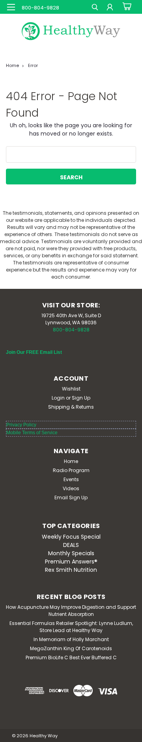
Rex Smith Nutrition (71, 570)
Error (33, 65)
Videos (71, 488)
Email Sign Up (71, 497)
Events (71, 479)
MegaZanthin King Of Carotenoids (71, 648)
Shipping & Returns (71, 407)
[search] (94, 8)
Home (12, 65)
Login (58, 397)
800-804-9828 (71, 329)
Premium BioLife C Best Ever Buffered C (71, 657)
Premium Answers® (71, 561)
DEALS (71, 545)
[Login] (109, 8)
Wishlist (71, 388)
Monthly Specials (71, 553)
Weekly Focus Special (71, 537)
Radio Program (71, 470)
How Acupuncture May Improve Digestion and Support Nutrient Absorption (71, 610)
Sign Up (81, 397)
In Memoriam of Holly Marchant (71, 639)
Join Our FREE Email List (34, 352)
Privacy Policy (21, 425)
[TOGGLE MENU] (11, 7)
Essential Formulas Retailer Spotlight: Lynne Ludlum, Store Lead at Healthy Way (71, 627)
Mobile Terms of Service (32, 432)
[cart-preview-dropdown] (126, 6)
